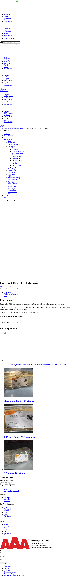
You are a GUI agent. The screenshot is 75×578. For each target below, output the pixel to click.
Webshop (7, 14)
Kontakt (6, 20)
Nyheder (6, 16)
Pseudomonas (16, 158)
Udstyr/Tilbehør (13, 183)
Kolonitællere (12, 171)
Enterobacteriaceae (17, 153)
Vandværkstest (12, 190)
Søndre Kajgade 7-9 (6, 482)
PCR (9, 176)
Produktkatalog (8, 68)
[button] (37, 25)
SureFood (11, 181)
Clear (19, 289)
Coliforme (15, 149)
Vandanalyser (12, 186)
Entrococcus (15, 155)
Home (2, 128)
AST (9, 141)
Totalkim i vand (16, 165)
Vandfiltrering (12, 188)
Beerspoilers (11, 142)
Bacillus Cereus (16, 148)
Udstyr (6, 67)
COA (5, 512)
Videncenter (7, 18)
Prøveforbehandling (14, 178)
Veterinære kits (12, 192)
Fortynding (11, 169)
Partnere (6, 511)
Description (7, 292)
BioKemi (7, 58)
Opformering (12, 174)
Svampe (14, 162)
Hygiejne (7, 61)
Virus (9, 193)
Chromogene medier (14, 144)
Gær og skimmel (17, 156)
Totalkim (26, 128)
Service (6, 518)
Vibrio (14, 167)
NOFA (6, 507)
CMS (5, 514)
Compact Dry (18, 128)
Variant (2, 289)
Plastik (6, 65)
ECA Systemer (8, 60)
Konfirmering (12, 172)
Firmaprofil (7, 509)
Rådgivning (7, 516)
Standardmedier (12, 179)
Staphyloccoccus (17, 160)
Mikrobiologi (8, 63)
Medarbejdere (8, 21)
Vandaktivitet (12, 185)
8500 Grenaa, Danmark (7, 484)
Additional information (11, 294)
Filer (5, 296)
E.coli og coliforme (18, 151)
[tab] (39, 292)
